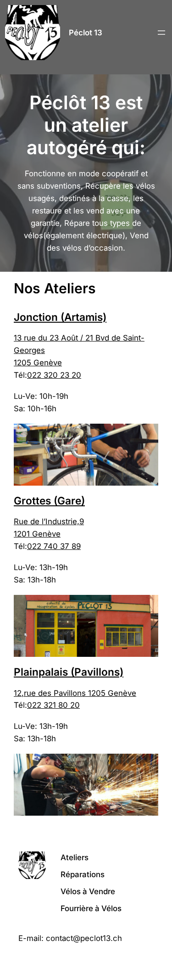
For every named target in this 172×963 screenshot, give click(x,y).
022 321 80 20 (53, 705)
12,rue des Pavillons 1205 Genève (75, 693)
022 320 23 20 (54, 375)
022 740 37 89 (54, 546)
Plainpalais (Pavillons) (68, 672)
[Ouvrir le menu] (161, 32)
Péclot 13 (85, 32)
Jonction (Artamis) (60, 317)
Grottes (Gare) (49, 500)
